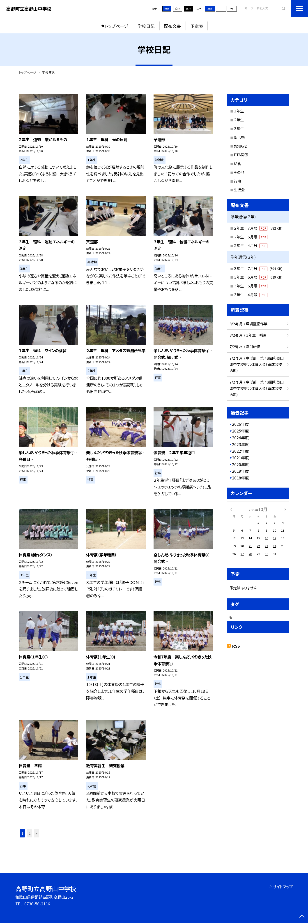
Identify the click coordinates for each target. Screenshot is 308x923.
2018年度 (240, 478)
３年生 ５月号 (250, 285)
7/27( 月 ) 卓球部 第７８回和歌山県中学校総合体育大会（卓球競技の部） (257, 364)
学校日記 (146, 26)
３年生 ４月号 (250, 294)
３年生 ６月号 (258, 277)
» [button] (36, 833)
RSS (236, 646)
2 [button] (29, 833)
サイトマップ (282, 886)
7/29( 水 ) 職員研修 (245, 346)
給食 (237, 163)
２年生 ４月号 (250, 245)
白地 (177, 8)
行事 (237, 181)
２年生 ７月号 (258, 228)
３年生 (239, 128)
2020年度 (240, 464)
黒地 (188, 8)
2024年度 (240, 437)
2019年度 (240, 471)
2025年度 (240, 431)
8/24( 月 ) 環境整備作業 (248, 323)
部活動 (239, 137)
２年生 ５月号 (250, 236)
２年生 (239, 119)
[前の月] (231, 509)
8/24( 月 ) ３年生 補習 (248, 335)
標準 (209, 8)
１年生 (239, 111)
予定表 (196, 26)
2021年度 (240, 457)
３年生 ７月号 (258, 268)
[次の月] (285, 509)
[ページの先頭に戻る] (302, 917)
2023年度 (240, 444)
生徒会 (239, 189)
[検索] (283, 8)
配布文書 (172, 26)
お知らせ (240, 146)
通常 (166, 8)
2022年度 (240, 451)
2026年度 (240, 424)
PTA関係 (241, 154)
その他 (239, 172)
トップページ (116, 26)
